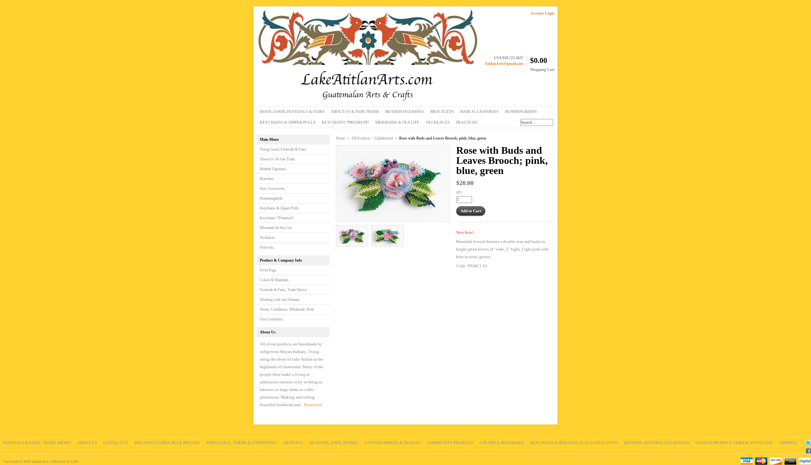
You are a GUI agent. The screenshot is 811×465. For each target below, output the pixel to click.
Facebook (808, 450)
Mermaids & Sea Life (276, 228)
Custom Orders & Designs (393, 443)
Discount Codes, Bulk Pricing (167, 443)
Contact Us (115, 443)
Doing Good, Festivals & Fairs (283, 149)
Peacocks (267, 247)
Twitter (808, 441)
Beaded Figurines (273, 169)
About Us (87, 443)
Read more (313, 404)
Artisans (293, 443)
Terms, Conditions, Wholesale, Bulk (287, 309)
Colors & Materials (274, 280)
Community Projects (450, 443)
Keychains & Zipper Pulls (279, 208)
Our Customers (271, 319)
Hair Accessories (272, 188)
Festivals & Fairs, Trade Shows (283, 290)
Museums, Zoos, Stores (333, 443)
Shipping (788, 443)
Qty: (459, 191)
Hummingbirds (271, 198)
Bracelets (266, 179)
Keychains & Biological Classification (574, 443)
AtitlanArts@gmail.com (504, 63)
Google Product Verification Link (734, 443)
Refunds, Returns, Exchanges (656, 443)
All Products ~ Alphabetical (372, 138)
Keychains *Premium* (277, 218)
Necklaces (267, 237)
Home (340, 138)
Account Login (542, 13)
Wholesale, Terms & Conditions (241, 443)
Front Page (268, 270)
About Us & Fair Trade (277, 159)
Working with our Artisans (280, 299)
